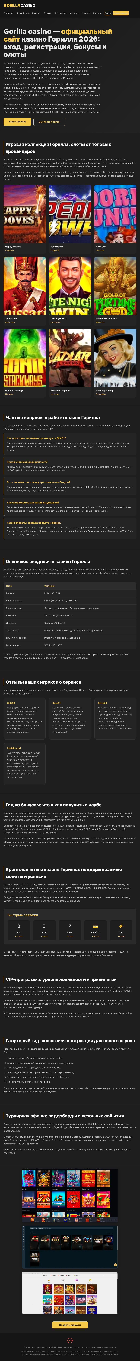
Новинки (85, 13)
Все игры (73, 13)
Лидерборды (22, 13)
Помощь (36, 13)
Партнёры (8, 13)
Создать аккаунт (121, 13)
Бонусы (47, 13)
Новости (97, 13)
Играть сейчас (17, 121)
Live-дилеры (60, 13)
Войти (108, 13)
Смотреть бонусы (49, 121)
